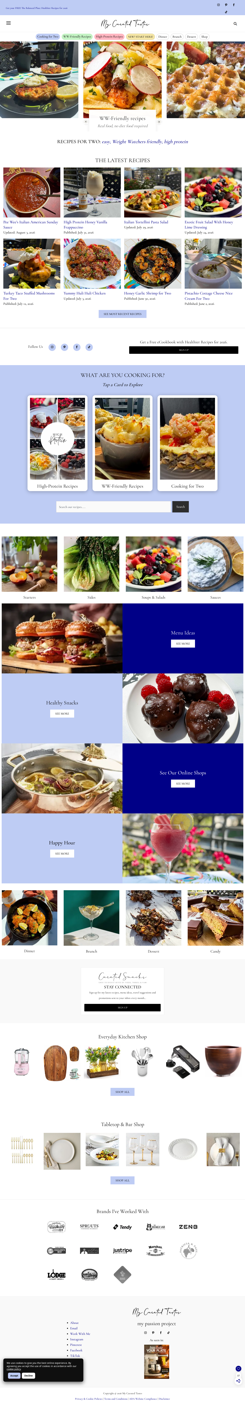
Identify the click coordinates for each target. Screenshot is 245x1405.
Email (74, 1328)
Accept (14, 1375)
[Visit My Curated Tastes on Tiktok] (226, 12)
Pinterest (76, 1345)
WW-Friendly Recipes (77, 36)
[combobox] (113, 506)
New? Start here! (140, 36)
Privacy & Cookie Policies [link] (88, 1399)
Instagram (76, 1339)
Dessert (191, 36)
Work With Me (80, 1334)
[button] (235, 24)
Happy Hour (62, 842)
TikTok (75, 1356)
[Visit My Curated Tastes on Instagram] (218, 5)
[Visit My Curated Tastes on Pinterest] (226, 5)
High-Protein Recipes (109, 36)
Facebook (76, 1350)
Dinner (162, 36)
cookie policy (14, 1369)
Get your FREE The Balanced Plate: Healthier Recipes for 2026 (37, 7)
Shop (204, 36)
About (74, 1323)
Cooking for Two (47, 36)
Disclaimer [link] (164, 1399)
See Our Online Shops (183, 772)
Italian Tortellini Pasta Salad (146, 222)
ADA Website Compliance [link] (143, 1399)
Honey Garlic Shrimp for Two (147, 293)
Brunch (177, 36)
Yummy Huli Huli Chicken (85, 293)
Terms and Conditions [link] (115, 1399)
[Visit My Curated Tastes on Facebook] (233, 5)
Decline (28, 1375)
